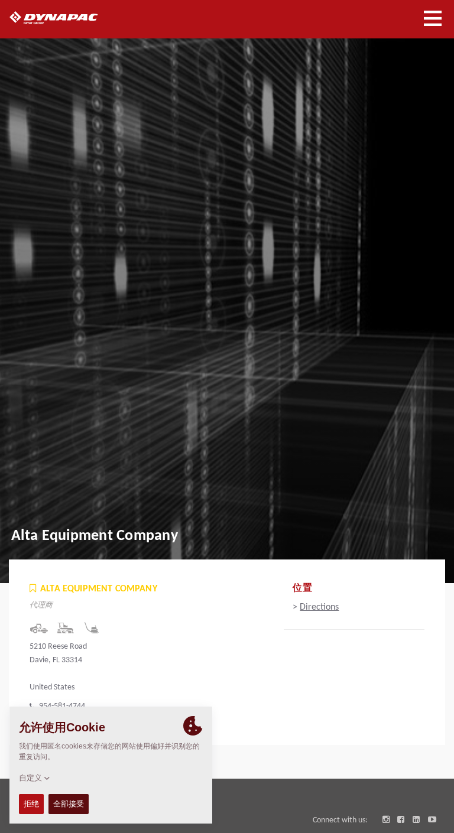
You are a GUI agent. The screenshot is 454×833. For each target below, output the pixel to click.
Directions (319, 607)
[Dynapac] (67, 18)
